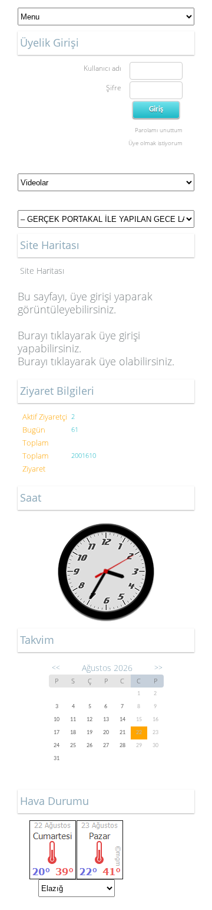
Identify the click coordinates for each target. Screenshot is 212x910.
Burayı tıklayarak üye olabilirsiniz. (96, 361)
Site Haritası (42, 270)
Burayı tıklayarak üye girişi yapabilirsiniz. (79, 341)
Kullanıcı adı (102, 68)
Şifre (113, 88)
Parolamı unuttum (159, 130)
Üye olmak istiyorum (155, 143)
